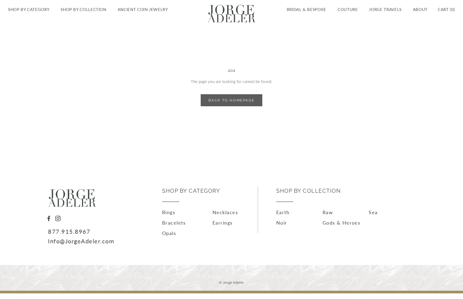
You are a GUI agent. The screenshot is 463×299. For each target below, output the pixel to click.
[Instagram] (58, 217)
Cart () (446, 9)
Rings (168, 212)
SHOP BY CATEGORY (28, 9)
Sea (373, 212)
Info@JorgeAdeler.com (81, 241)
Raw (328, 212)
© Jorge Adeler (231, 283)
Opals (169, 233)
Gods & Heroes (342, 223)
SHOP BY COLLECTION (83, 9)
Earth (282, 212)
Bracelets (174, 223)
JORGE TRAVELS (385, 9)
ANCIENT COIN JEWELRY (143, 9)
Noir (281, 223)
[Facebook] (48, 217)
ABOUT (420, 9)
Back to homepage (231, 100)
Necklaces (225, 212)
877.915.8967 (69, 231)
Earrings (222, 223)
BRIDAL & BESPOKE (306, 9)
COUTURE (348, 9)
